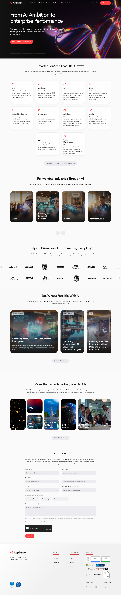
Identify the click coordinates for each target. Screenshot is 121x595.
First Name (29, 469)
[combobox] (42, 490)
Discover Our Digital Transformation (59, 163)
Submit (29, 536)
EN (93, 3)
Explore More (59, 361)
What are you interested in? (34, 495)
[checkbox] (25, 519)
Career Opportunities (61, 499)
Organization (66, 478)
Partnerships (46, 499)
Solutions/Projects (32, 499)
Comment (32, 504)
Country (28, 487)
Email (27, 478)
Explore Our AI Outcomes (21, 42)
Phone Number (70, 487)
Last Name (66, 469)
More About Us (59, 438)
